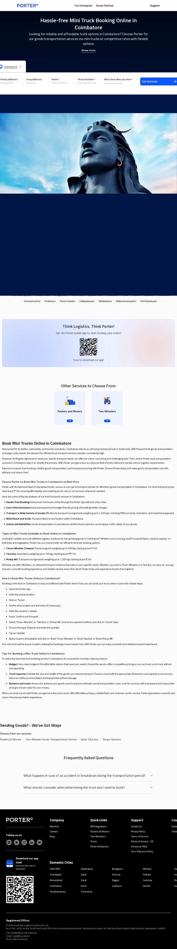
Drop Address (34, 79)
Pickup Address (9, 79)
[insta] (24, 842)
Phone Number (87, 79)
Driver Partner (105, 5)
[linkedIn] (32, 842)
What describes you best (118, 79)
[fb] (9, 842)
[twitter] (16, 842)
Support (155, 5)
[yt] (39, 842)
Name (56, 79)
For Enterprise (83, 5)
